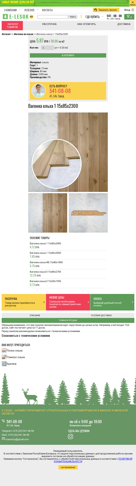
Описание (35, 315)
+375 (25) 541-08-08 (23, 431)
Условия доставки (101, 315)
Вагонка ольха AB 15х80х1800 (46, 264)
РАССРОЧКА (49, 24)
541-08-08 (14, 421)
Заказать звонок (105, 10)
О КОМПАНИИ (12, 10)
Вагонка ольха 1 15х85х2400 (45, 245)
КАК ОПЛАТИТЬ (86, 24)
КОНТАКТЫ (47, 10)
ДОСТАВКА (123, 24)
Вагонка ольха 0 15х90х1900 (45, 283)
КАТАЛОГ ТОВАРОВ (13, 26)
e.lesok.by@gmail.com (17, 439)
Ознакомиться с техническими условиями (26, 335)
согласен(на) (68, 467)
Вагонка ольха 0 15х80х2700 (45, 273)
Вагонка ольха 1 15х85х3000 (45, 255)
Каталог (6, 34)
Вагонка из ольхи (23, 34)
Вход (129, 10)
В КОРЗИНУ (68, 55)
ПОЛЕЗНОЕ (31, 10)
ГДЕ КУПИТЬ (92, 17)
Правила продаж (68, 320)
